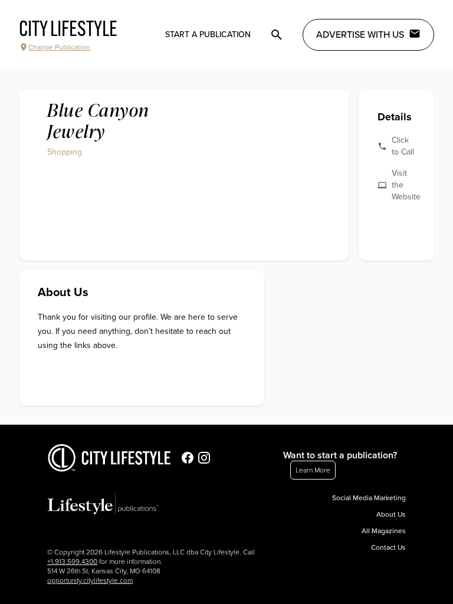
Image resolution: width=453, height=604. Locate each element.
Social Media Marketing (369, 498)
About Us (391, 514)
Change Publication (59, 47)
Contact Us (388, 547)
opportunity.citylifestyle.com (90, 580)
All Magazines (384, 531)
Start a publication (208, 34)
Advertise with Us (360, 35)
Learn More (313, 470)
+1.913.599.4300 (72, 561)
